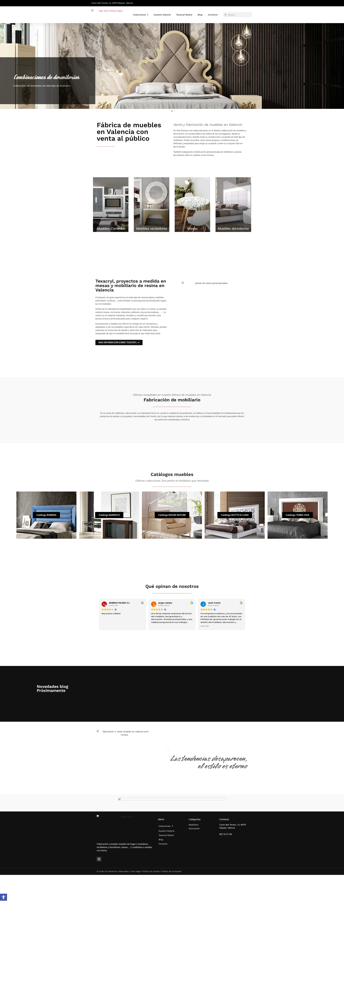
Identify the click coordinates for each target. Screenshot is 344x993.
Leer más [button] (204, 626)
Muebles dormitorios (233, 229)
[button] (3, 897)
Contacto (213, 14)
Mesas (192, 229)
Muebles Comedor (111, 229)
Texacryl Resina (184, 14)
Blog (200, 14)
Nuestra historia (162, 14)
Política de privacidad (171, 871)
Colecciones (139, 14)
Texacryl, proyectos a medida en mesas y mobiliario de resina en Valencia (130, 285)
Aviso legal (135, 871)
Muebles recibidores (151, 229)
